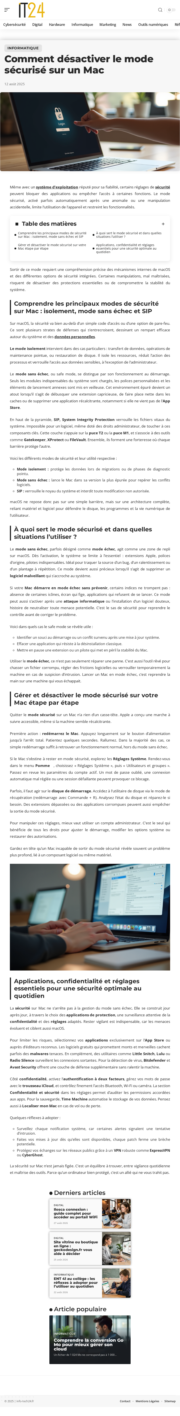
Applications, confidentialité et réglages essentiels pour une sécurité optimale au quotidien (126, 248)
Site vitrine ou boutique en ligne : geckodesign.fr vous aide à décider (76, 1248)
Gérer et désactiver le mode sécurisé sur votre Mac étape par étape (52, 246)
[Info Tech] (31, 10)
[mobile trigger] (8, 10)
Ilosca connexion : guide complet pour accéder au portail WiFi (75, 1213)
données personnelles (74, 336)
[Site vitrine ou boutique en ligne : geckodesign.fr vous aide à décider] (116, 1248)
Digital (59, 1205)
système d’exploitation (57, 187)
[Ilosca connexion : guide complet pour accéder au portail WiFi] (116, 1213)
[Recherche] (160, 10)
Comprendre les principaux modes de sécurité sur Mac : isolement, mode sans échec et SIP (52, 235)
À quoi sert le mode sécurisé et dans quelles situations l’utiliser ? (129, 235)
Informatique (23, 48)
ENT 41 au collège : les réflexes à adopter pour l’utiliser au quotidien (76, 1282)
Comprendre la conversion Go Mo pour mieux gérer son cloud (88, 1345)
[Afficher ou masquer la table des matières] (121, 224)
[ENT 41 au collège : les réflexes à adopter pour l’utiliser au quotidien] (116, 1283)
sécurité (162, 187)
